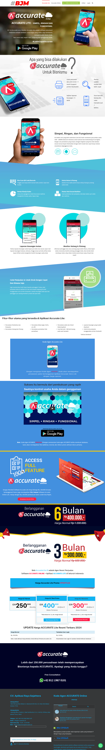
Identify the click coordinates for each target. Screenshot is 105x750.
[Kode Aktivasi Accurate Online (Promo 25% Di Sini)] (57, 712)
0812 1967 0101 (20, 718)
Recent (74, 706)
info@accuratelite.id (20, 720)
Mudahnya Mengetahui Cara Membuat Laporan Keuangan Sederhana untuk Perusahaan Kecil (75, 718)
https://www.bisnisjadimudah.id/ (23, 724)
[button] (92, 3)
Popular (60, 705)
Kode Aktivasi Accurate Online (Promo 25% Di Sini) (74, 710)
